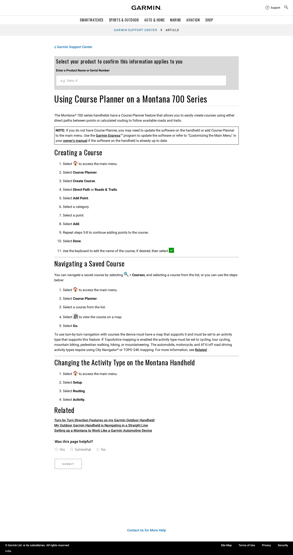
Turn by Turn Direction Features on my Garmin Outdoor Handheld (104, 420)
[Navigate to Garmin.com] (146, 7)
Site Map (226, 545)
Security (283, 545)
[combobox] (141, 80)
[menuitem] (273, 7)
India (8, 551)
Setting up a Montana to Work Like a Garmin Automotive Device (103, 430)
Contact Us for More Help (146, 530)
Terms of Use (247, 545)
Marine (175, 20)
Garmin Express (108, 135)
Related (201, 350)
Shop (209, 20)
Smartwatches (91, 20)
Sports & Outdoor (124, 20)
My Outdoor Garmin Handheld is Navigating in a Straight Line (101, 425)
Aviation (193, 20)
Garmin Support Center (135, 30)
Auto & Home (154, 20)
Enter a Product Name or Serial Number (83, 70)
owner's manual (75, 141)
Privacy (266, 545)
